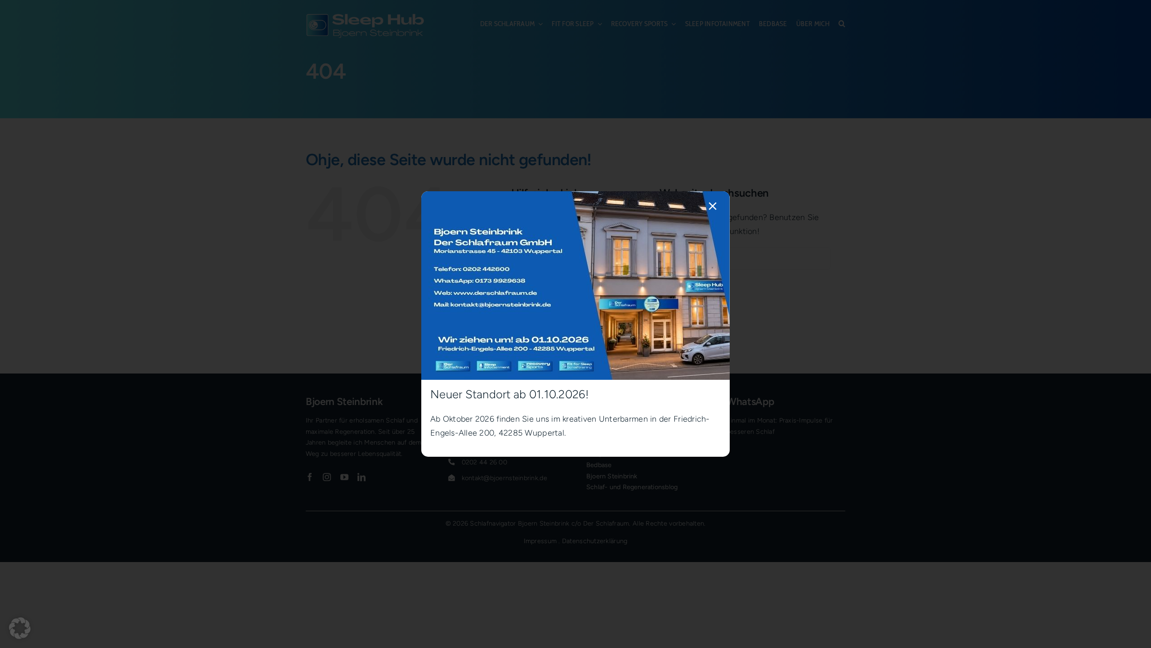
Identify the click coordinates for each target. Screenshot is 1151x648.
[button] (20, 628)
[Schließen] (713, 206)
